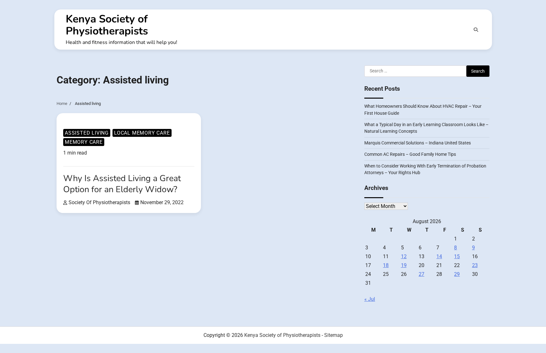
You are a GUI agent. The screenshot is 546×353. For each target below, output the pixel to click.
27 (421, 274)
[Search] (476, 29)
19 (404, 265)
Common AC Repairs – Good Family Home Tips (410, 154)
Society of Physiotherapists (99, 202)
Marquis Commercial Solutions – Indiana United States (417, 142)
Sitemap (333, 335)
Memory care (84, 142)
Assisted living (87, 133)
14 (439, 256)
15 (457, 256)
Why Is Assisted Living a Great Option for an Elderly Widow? (122, 184)
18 (386, 265)
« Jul (369, 299)
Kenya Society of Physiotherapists (107, 25)
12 (404, 256)
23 (475, 265)
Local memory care (142, 133)
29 (457, 274)
